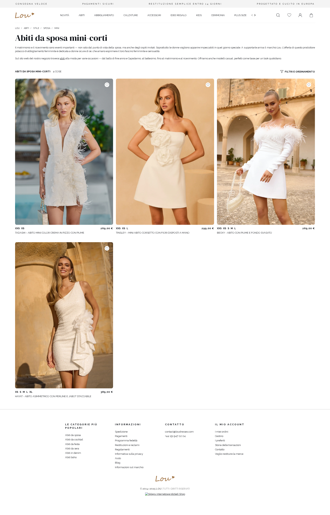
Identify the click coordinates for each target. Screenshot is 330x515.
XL (30, 391)
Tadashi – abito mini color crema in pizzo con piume (49, 232)
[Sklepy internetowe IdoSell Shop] (165, 494)
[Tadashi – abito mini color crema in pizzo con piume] (64, 152)
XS (22, 228)
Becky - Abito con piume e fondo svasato (244, 232)
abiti (62, 58)
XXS (17, 228)
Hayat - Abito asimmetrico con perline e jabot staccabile (53, 396)
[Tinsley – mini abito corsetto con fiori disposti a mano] (165, 152)
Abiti (26, 28)
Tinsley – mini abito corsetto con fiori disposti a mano (152, 232)
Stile (36, 28)
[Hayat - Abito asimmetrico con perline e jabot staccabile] (64, 315)
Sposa (46, 28)
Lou (17, 28)
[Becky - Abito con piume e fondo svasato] (266, 152)
